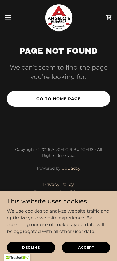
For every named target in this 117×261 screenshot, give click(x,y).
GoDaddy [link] (71, 168)
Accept (86, 247)
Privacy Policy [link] (58, 184)
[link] (58, 17)
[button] (10, 17)
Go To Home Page (58, 98)
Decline (31, 247)
